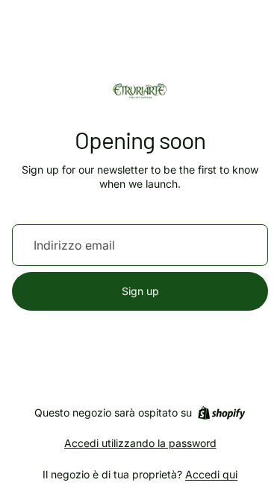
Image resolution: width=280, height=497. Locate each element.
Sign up (140, 291)
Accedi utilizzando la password (140, 443)
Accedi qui (211, 474)
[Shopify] (221, 413)
